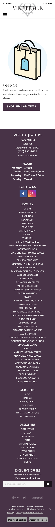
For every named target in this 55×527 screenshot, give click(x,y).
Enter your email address (27, 478)
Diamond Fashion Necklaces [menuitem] (27, 253)
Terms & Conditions (27, 413)
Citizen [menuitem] (28, 433)
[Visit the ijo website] (25, 497)
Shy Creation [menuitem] (27, 455)
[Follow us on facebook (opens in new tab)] (23, 193)
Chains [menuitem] (28, 235)
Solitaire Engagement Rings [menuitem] (27, 341)
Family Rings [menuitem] (27, 279)
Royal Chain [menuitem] (27, 451)
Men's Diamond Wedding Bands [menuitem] (27, 246)
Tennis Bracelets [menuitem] (27, 304)
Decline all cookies (17, 520)
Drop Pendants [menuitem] (27, 374)
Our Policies (27, 402)
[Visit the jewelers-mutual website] (37, 497)
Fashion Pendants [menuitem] (27, 260)
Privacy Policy (27, 409)
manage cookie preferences (29, 512)
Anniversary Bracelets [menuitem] (27, 352)
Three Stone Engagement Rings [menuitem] (27, 338)
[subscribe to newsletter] (48, 484)
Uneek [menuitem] (27, 462)
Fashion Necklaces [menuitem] (27, 275)
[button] (8, 3)
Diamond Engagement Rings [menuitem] (27, 315)
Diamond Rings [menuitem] (27, 323)
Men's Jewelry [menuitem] (27, 231)
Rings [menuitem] (27, 349)
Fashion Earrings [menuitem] (27, 268)
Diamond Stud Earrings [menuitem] (28, 290)
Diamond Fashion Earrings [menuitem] (27, 264)
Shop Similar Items (21, 106)
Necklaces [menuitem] (27, 220)
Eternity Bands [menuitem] (27, 308)
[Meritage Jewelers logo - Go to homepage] (27, 10)
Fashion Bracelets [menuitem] (27, 286)
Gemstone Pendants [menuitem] (27, 360)
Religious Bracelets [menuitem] (27, 282)
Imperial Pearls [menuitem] (27, 444)
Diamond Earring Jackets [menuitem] (27, 330)
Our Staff (27, 405)
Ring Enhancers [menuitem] (27, 382)
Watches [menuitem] (27, 238)
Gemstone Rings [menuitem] (27, 249)
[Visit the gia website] (15, 497)
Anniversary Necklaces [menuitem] (27, 356)
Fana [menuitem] (27, 440)
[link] (44, 3)
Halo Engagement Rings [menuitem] (27, 312)
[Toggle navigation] (5, 14)
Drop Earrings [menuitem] (27, 319)
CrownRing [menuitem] (27, 437)
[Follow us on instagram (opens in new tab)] (32, 193)
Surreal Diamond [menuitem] (27, 459)
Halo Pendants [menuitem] (27, 334)
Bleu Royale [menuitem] (27, 429)
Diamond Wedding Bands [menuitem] (27, 301)
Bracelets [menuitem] (27, 227)
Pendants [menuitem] (27, 224)
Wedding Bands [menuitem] (27, 293)
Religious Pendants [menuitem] (27, 378)
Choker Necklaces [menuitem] (27, 371)
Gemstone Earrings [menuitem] (27, 367)
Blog (27, 394)
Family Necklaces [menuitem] (28, 257)
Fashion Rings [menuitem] (27, 212)
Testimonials (27, 416)
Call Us (27, 398)
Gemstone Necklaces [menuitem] (27, 363)
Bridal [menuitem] (27, 209)
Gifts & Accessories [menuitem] (27, 242)
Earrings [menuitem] (27, 216)
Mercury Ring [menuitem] (28, 448)
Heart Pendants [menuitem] (27, 326)
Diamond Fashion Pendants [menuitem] (27, 271)
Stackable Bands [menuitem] (27, 345)
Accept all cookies (38, 520)
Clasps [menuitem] (27, 297)
